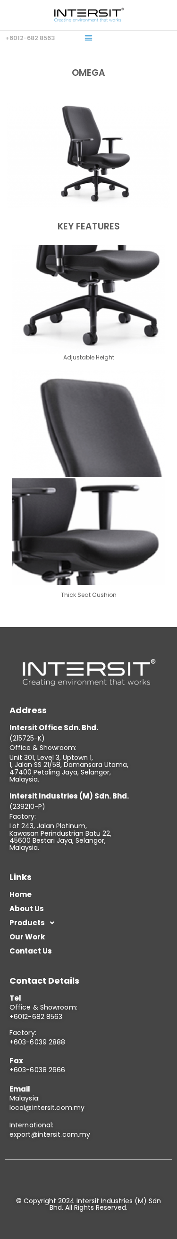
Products (27, 923)
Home (20, 894)
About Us (26, 908)
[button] (89, 38)
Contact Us (30, 951)
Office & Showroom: (43, 1007)
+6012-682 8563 (35, 1016)
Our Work (27, 937)
